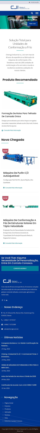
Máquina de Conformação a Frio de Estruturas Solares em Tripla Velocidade (19, 223)
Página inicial (9, 403)
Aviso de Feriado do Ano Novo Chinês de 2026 (18, 376)
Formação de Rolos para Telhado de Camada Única (18, 115)
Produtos (8, 409)
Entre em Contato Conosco (13, 421)
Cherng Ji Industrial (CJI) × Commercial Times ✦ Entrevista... (19, 355)
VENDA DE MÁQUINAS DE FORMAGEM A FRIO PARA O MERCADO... (19, 366)
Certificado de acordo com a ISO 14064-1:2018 (18, 385)
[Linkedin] (6, 300)
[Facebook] (2, 300)
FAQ (6, 418)
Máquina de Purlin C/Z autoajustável (16, 174)
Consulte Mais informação (19, 125)
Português (35, 2)
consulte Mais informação (18, 183)
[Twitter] (4, 300)
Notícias (7, 415)
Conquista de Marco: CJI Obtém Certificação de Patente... (19, 344)
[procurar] (32, 13)
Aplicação (8, 412)
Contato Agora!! (20, 268)
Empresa (7, 406)
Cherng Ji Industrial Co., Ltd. (23, 429)
